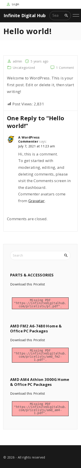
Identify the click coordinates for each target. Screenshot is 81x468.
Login (15, 4)
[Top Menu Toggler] (76, 16)
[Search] (66, 15)
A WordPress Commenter (29, 139)
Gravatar (36, 200)
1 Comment (65, 67)
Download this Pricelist (27, 284)
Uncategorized (24, 67)
